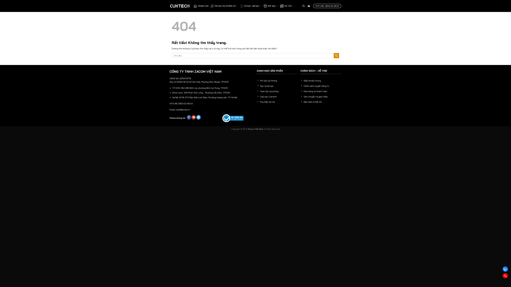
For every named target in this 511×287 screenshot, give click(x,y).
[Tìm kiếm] (303, 6)
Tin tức (288, 6)
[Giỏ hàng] (309, 6)
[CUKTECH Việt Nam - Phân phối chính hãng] (180, 6)
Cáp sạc (272, 6)
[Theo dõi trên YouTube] (193, 117)
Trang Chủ (203, 6)
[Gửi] (336, 55)
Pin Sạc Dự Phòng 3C (225, 6)
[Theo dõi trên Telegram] (198, 117)
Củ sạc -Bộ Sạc (251, 6)
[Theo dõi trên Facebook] (189, 117)
